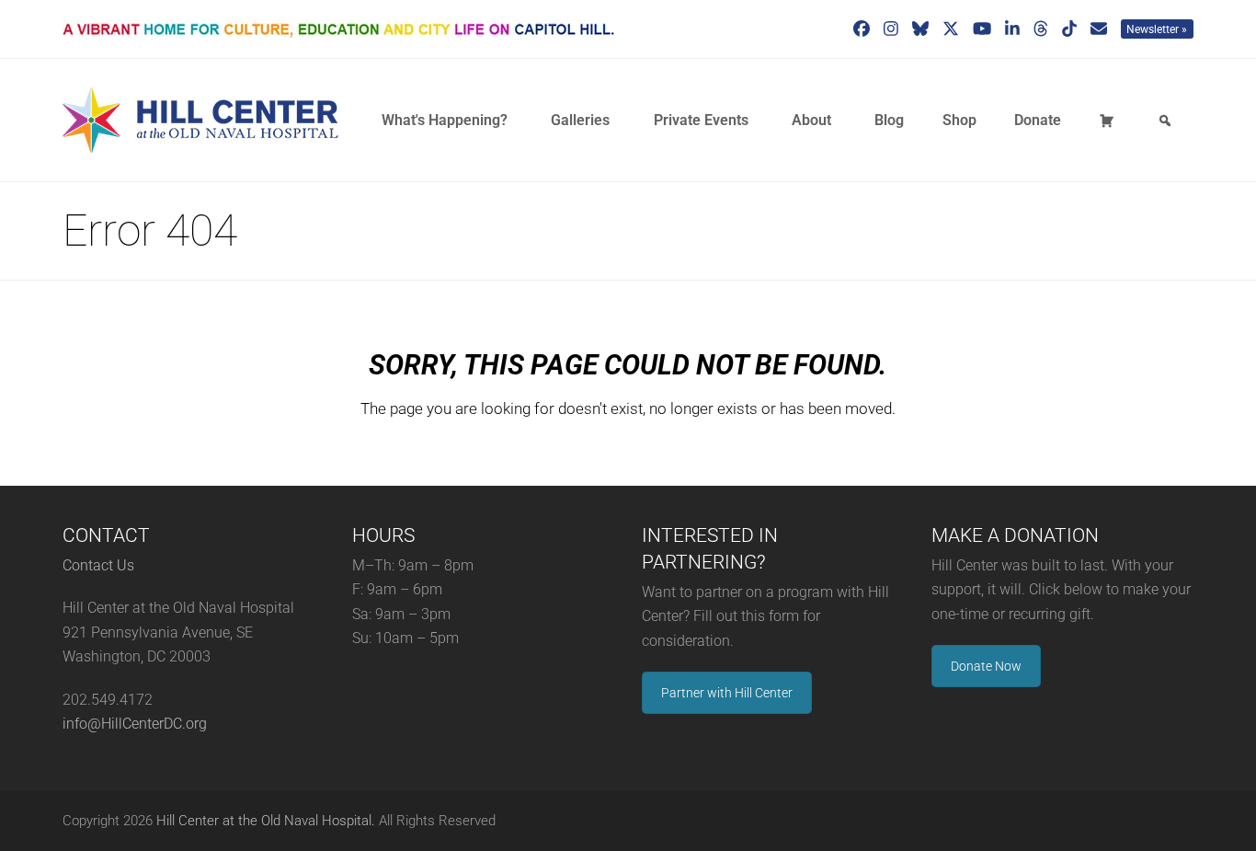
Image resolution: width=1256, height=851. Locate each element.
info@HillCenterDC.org (135, 723)
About (811, 120)
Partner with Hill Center (727, 692)
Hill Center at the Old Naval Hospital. (265, 820)
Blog (889, 120)
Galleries (580, 120)
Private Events (701, 120)
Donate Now (986, 666)
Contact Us (98, 565)
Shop (959, 120)
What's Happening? (445, 120)
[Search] (1167, 121)
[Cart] (1109, 121)
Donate (1037, 120)
